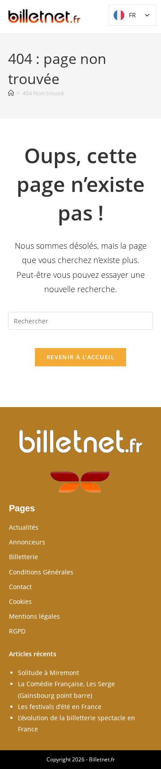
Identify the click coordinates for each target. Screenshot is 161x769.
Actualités (23, 527)
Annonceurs (27, 542)
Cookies (20, 601)
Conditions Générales (41, 572)
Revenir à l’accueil (80, 357)
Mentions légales (34, 616)
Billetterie (23, 556)
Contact (20, 586)
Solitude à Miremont (48, 672)
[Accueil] (11, 93)
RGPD (17, 631)
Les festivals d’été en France (60, 706)
